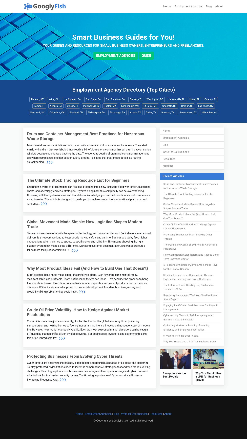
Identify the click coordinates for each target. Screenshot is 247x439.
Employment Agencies (188, 6)
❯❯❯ (49, 162)
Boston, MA (110, 106)
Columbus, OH (57, 112)
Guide (146, 56)
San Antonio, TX (188, 112)
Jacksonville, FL (176, 99)
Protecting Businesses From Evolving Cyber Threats (75, 356)
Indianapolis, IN (91, 106)
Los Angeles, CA (72, 99)
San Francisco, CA (115, 99)
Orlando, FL (210, 99)
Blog (209, 6)
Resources (169, 159)
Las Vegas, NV (205, 106)
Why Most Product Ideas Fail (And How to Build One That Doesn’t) (87, 268)
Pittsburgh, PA (117, 112)
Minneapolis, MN (130, 106)
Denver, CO (135, 99)
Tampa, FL (39, 106)
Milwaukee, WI (209, 112)
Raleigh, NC (187, 106)
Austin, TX (135, 112)
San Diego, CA (93, 99)
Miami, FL (194, 99)
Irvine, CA (54, 99)
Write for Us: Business (176, 151)
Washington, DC (155, 99)
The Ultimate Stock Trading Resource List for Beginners (78, 180)
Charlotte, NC (169, 106)
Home (167, 6)
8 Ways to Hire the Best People (180, 335)
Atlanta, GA (56, 106)
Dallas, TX (151, 112)
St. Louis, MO (150, 106)
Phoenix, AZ (37, 99)
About (219, 6)
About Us (168, 165)
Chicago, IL (72, 106)
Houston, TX (167, 112)
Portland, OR (76, 112)
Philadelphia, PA (96, 112)
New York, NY (37, 112)
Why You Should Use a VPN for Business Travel (189, 341)
